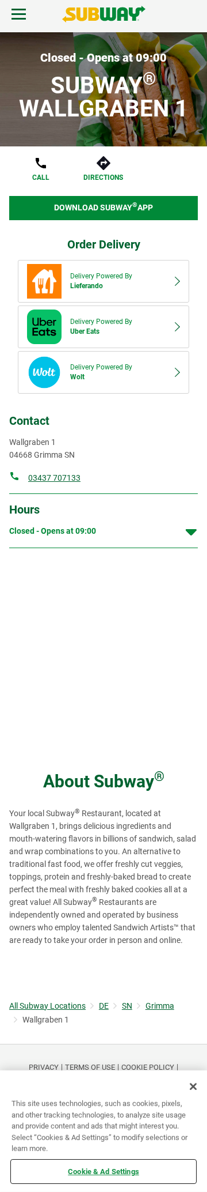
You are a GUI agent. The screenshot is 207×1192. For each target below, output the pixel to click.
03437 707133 (54, 477)
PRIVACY (44, 1067)
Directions (103, 177)
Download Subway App (103, 206)
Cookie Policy (147, 1067)
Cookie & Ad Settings (103, 1171)
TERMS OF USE (90, 1067)
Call (40, 177)
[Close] (193, 1086)
